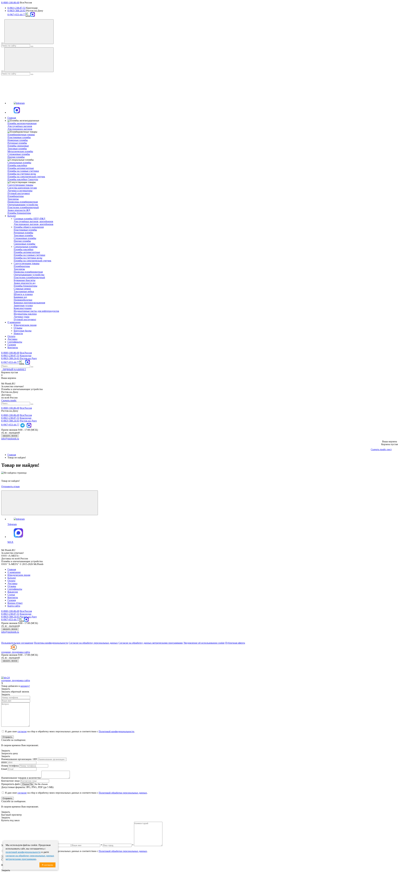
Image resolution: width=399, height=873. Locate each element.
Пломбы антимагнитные (20, 168)
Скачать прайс (9, 400)
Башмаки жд (20, 297)
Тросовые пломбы (17, 148)
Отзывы (18, 328)
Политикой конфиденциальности (116, 731)
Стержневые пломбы (18, 154)
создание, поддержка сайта (15, 652)
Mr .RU (8, 383)
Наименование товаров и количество (21, 778)
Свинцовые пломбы (24, 243)
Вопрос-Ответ (15, 603)
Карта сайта (13, 606)
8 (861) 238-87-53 (16, 8)
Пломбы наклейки (17, 165)
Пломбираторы (15, 196)
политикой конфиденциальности (23, 852)
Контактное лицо (10, 780)
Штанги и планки (23, 294)
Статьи (11, 594)
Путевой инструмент (18, 193)
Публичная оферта (235, 643)
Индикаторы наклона (25, 314)
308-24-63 (10, 358)
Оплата (11, 336)
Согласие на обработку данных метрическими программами (150, 643)
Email (4, 769)
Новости (18, 333)
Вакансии (12, 592)
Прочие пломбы (16, 157)
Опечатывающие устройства (22, 204)
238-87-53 (10, 355)
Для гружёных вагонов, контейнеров (33, 221)
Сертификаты (14, 342)
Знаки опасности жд (24, 283)
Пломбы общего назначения (29, 227)
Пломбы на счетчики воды (21, 173)
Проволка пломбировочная (28, 272)
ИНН (4, 762)
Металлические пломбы (20, 151)
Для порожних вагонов (19, 129)
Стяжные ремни (22, 288)
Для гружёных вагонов (19, 126)
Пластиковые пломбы (19, 137)
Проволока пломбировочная (22, 201)
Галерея (11, 344)
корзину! (25, 686)
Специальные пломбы (25, 246)
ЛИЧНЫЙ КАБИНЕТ (13, 369)
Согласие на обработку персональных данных (93, 643)
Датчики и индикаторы (19, 190)
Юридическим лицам (25, 325)
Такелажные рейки (24, 291)
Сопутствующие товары (26, 263)
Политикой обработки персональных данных (123, 792)
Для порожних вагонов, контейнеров (33, 224)
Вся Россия (26, 352)
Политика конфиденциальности (51, 643)
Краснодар (25, 355)
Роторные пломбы (17, 143)
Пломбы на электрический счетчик (26, 176)
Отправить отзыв (10, 486)
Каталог (11, 215)
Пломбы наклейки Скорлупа (22, 179)
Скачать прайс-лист (381, 449)
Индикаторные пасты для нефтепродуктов (36, 311)
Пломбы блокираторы (19, 213)
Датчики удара (21, 316)
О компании (14, 322)
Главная (11, 117)
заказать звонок (9, 436)
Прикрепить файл (10, 784)
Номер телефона (10, 765)
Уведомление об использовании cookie (204, 643)
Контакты (12, 347)
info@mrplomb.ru (10, 438)
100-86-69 (10, 352)
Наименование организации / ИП (19, 759)
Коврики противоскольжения (29, 302)
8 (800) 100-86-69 (10, 2)
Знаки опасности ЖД (18, 210)
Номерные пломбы (17, 140)
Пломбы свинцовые (18, 145)
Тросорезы (13, 199)
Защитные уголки (23, 305)
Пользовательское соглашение (17, 643)
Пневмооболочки (23, 300)
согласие (22, 731)
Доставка (12, 339)
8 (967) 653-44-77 (16, 14)
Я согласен (47, 865)
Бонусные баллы (22, 330)
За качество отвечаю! (12, 386)
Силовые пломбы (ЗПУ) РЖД (29, 218)
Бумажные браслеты (24, 280)
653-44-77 (10, 362)
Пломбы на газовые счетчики (23, 171)
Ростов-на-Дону (28, 358)
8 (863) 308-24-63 (16, 10)
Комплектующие (23, 308)
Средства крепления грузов (22, 187)
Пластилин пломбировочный (23, 207)
